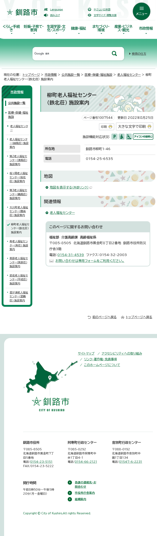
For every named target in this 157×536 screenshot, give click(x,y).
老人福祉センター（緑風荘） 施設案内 (19, 143)
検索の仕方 (139, 53)
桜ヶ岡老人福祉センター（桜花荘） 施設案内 (19, 177)
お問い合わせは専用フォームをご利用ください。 (89, 260)
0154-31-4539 (70, 254)
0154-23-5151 (41, 461)
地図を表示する (69, 187)
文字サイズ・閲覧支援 (105, 15)
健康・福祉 (78, 28)
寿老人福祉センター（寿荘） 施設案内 (19, 245)
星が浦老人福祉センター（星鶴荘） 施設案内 (19, 296)
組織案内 (80, 499)
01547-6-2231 (130, 461)
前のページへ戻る (104, 317)
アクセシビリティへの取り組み (122, 353)
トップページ (31, 74)
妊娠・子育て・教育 (34, 28)
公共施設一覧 (71, 74)
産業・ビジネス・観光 (123, 28)
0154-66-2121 (86, 461)
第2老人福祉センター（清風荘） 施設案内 (18, 160)
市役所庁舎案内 (85, 492)
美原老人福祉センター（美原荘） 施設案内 (19, 262)
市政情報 (146, 28)
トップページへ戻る (139, 317)
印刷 (104, 126)
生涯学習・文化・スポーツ (56, 28)
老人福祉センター (129, 74)
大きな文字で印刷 (132, 126)
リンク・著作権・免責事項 (100, 359)
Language (56, 9)
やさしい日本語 (102, 9)
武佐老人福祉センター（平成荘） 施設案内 (19, 279)
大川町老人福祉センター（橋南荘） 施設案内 (19, 211)
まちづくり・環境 (101, 28)
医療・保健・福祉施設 (98, 74)
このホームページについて (102, 364)
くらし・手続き (11, 28)
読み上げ (55, 15)
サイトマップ (86, 353)
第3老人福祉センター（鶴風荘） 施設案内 (18, 194)
